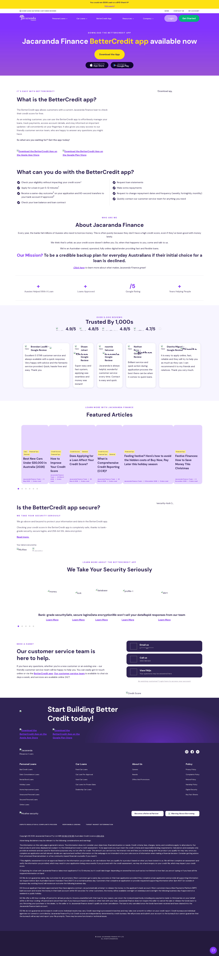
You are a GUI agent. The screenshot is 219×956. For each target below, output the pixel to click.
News (167, 11)
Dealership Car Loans (83, 789)
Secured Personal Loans (29, 800)
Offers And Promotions (141, 779)
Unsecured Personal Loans (29, 795)
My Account (194, 11)
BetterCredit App (103, 18)
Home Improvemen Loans (29, 789)
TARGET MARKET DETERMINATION (99, 824)
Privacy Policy (191, 769)
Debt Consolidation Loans (29, 774)
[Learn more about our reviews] (161, 330)
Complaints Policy (192, 774)
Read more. (23, 536)
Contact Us (179, 11)
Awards (135, 774)
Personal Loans (58, 18)
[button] (18, 488)
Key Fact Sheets (192, 795)
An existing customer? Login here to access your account (164, 681)
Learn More (52, 619)
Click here (79, 267)
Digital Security (191, 789)
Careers (135, 769)
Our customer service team (69, 673)
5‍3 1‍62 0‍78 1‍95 (68, 836)
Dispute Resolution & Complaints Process (38, 824)
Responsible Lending (71, 824)
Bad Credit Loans (26, 769)
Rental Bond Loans (27, 779)
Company (147, 18)
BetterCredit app (43, 673)
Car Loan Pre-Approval (84, 774)
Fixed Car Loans (81, 769)
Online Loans (24, 805)
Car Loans (81, 18)
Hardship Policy (191, 784)
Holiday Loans (25, 784)
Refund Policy (191, 779)
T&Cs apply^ (109, 6)
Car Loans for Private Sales (86, 784)
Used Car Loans (81, 779)
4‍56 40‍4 (100, 836)
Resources (127, 18)
